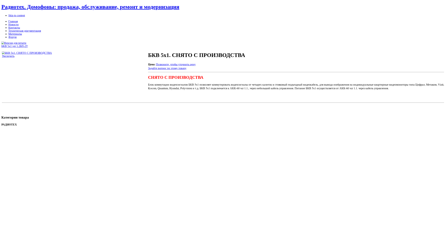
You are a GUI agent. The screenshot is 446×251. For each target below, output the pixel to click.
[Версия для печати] (13, 42)
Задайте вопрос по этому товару (167, 68)
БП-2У (24, 46)
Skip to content (16, 15)
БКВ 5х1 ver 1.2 (10, 46)
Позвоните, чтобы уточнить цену (176, 64)
